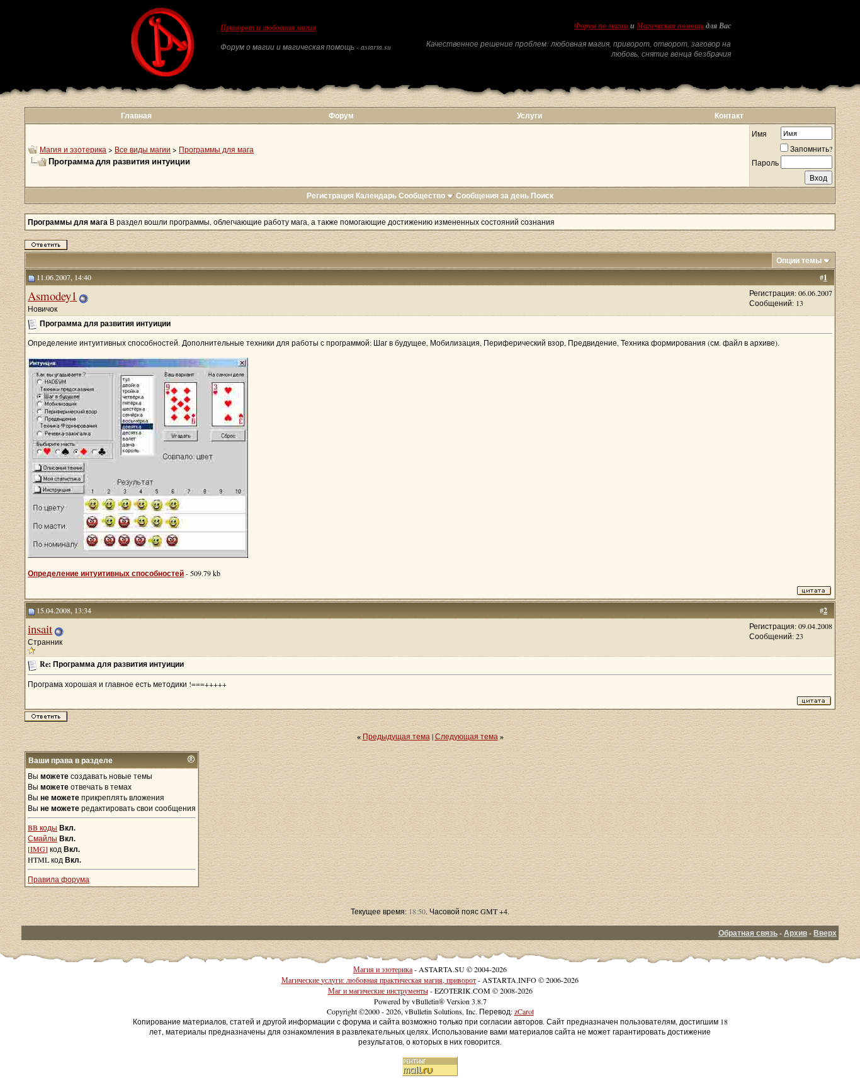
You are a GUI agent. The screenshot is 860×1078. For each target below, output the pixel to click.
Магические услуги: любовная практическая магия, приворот (378, 980)
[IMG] (38, 849)
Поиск (542, 195)
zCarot (524, 1011)
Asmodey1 (52, 296)
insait (40, 629)
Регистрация (330, 195)
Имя (759, 133)
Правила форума (58, 879)
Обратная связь (748, 933)
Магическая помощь (670, 25)
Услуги (529, 115)
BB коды (42, 827)
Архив (795, 933)
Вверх (825, 933)
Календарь (376, 195)
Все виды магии (143, 149)
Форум (341, 115)
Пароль (765, 162)
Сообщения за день (492, 195)
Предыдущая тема (396, 736)
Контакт (729, 115)
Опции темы (799, 260)
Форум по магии (601, 25)
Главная (136, 115)
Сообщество (422, 195)
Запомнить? (811, 149)
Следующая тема (466, 736)
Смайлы (42, 838)
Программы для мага (216, 149)
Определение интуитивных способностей (106, 573)
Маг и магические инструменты (378, 990)
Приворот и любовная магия (268, 27)
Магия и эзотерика (73, 149)
